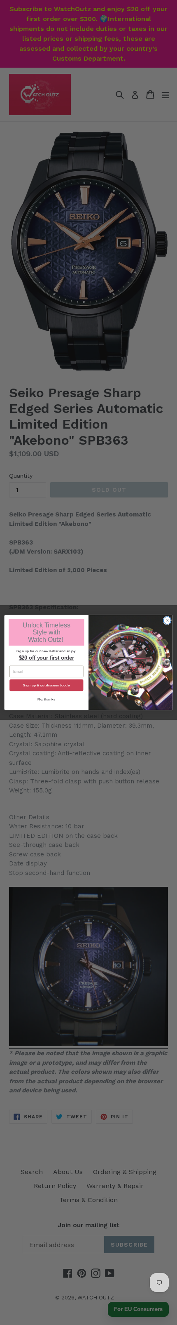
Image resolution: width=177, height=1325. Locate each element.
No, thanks (46, 699)
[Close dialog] (167, 620)
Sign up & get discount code (46, 685)
